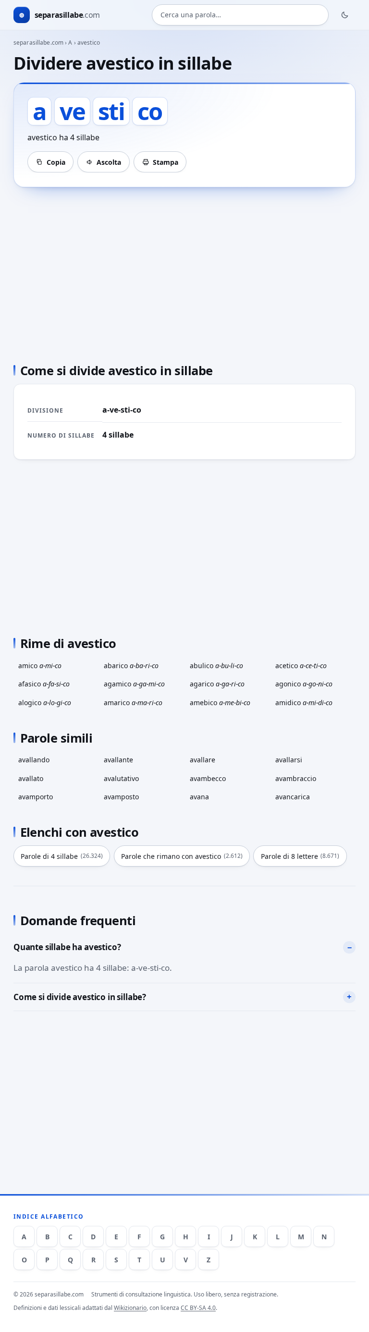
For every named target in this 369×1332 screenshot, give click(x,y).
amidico (303, 702)
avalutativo (121, 778)
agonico (303, 683)
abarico (131, 665)
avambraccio (295, 778)
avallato (30, 778)
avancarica (292, 796)
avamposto (121, 796)
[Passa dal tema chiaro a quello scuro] (345, 14)
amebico (220, 702)
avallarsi (288, 759)
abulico (216, 665)
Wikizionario (130, 1308)
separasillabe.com (38, 42)
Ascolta (109, 162)
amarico (133, 702)
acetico (301, 665)
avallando (33, 759)
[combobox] (240, 14)
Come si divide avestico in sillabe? (79, 996)
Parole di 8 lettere (300, 856)
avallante (118, 759)
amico (40, 665)
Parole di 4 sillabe (62, 856)
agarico (217, 683)
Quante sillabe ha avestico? (67, 947)
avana (199, 796)
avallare (202, 759)
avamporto (35, 796)
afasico (44, 683)
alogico (44, 702)
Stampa (165, 162)
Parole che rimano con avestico (182, 856)
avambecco (208, 778)
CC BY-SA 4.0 (198, 1308)
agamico (134, 683)
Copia (56, 162)
